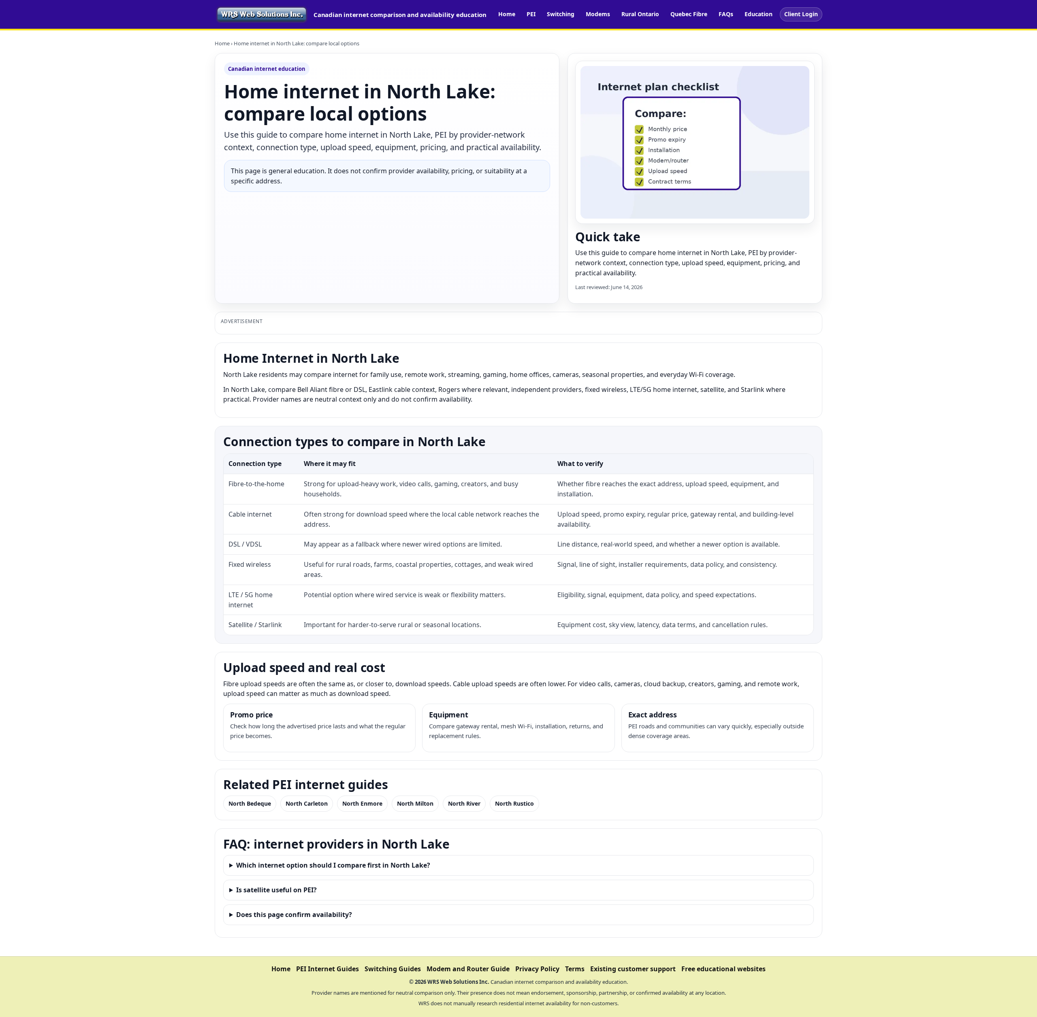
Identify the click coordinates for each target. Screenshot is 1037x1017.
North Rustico (514, 803)
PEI (531, 14)
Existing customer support (633, 968)
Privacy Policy (537, 968)
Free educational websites (723, 968)
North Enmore (362, 803)
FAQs (726, 14)
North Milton (415, 803)
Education (758, 14)
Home (506, 14)
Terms (575, 968)
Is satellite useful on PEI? (276, 889)
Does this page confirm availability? (294, 914)
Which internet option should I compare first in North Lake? (333, 865)
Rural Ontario (640, 14)
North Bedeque (249, 803)
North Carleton (307, 803)
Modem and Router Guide (468, 968)
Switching (560, 14)
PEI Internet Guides (327, 968)
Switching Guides (393, 968)
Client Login (801, 14)
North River (464, 803)
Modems (598, 14)
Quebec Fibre (688, 14)
